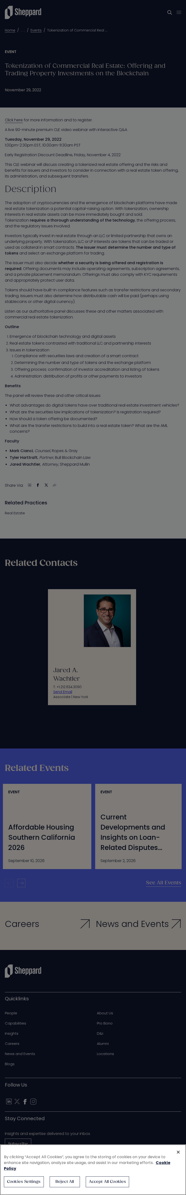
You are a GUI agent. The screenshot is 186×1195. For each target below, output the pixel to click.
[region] (93, 1169)
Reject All (64, 1182)
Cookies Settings (24, 1182)
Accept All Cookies (107, 1182)
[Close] (178, 1152)
